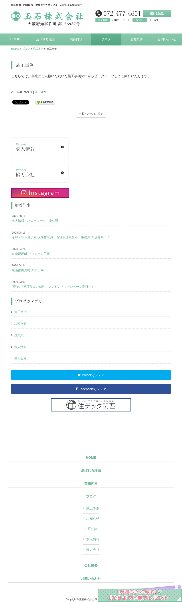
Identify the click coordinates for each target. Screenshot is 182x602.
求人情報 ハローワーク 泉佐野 (35, 219)
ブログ (26, 48)
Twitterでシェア (93, 375)
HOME (15, 48)
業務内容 (91, 483)
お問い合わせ (91, 578)
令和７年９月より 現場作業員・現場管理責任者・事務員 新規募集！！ (61, 235)
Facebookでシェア (92, 389)
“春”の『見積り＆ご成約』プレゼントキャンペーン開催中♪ (52, 284)
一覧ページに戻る (91, 114)
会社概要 (91, 565)
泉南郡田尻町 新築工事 (28, 268)
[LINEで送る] (45, 102)
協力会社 (20, 358)
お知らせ (20, 323)
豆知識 (19, 335)
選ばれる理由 (91, 470)
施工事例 (38, 48)
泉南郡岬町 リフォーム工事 (31, 252)
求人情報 (20, 347)
